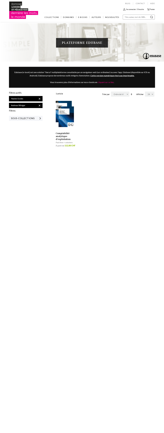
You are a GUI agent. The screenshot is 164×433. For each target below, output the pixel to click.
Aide (152, 3)
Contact (140, 3)
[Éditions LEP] (18, 10)
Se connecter (131, 9)
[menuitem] (51, 17)
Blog (127, 3)
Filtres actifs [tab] (15, 93)
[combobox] (139, 17)
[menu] (81, 17)
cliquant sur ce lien (106, 82)
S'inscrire (140, 9)
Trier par (106, 94)
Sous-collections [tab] (23, 118)
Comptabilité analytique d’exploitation (63, 136)
